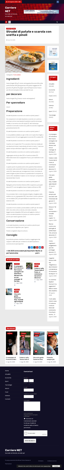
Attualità (9, 28)
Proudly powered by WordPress (13, 460)
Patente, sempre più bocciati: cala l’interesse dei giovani (53, 196)
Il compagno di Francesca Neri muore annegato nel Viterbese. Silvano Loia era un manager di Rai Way (18, 273)
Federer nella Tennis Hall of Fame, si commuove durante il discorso (39, 273)
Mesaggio (27, 400)
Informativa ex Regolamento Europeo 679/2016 (31, 414)
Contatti (7, 399)
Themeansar (8, 464)
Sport (36, 266)
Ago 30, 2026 (11, 362)
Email (26, 387)
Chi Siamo (40, 461)
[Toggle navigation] (9, 22)
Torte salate (17, 75)
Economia (52, 90)
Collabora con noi (52, 461)
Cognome (31, 383)
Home (7, 371)
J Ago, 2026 (18, 283)
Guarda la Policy (47, 466)
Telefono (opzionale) (30, 394)
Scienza (51, 105)
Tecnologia (52, 115)
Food (14, 28)
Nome (26, 378)
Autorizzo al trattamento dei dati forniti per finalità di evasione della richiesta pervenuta (31, 423)
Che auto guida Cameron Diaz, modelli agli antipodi (18, 297)
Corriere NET (13, 450)
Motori (16, 291)
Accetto (56, 466)
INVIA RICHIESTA (30, 441)
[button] (57, 22)
